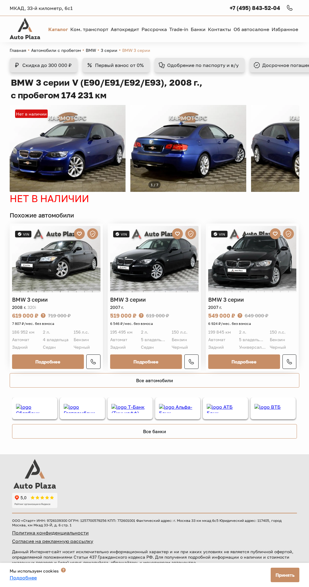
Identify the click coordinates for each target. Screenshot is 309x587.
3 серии (109, 50)
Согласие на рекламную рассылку (52, 541)
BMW (91, 50)
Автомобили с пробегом (56, 50)
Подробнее (47, 361)
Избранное (285, 29)
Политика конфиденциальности (50, 533)
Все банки (154, 431)
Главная (18, 50)
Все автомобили (154, 380)
